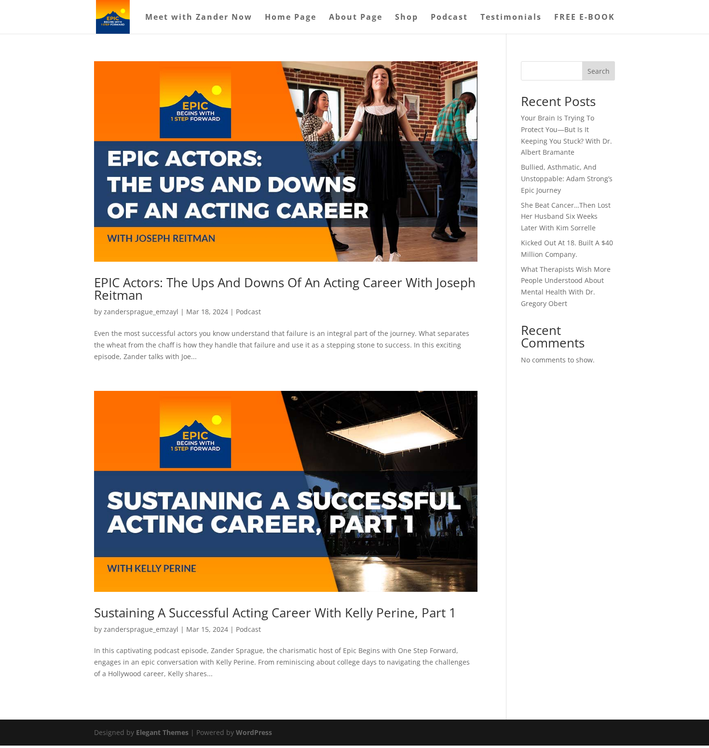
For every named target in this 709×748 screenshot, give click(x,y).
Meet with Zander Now (198, 17)
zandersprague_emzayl (141, 311)
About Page (355, 17)
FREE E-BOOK (584, 17)
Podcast (449, 17)
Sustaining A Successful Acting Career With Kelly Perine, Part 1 (275, 612)
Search (598, 71)
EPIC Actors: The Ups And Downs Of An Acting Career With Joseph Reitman (285, 289)
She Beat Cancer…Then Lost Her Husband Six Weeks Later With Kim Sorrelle (566, 216)
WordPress (254, 732)
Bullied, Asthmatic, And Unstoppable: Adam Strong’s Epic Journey (567, 178)
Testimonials (511, 17)
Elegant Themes (162, 732)
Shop (406, 17)
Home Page (290, 17)
